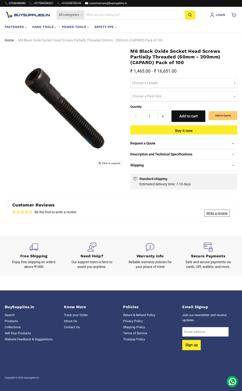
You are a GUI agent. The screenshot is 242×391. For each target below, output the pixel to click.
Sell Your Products (18, 333)
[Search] (190, 15)
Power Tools (74, 27)
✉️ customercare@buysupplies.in (106, 3)
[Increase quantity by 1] (162, 116)
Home (9, 40)
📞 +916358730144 (69, 3)
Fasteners (15, 27)
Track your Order (76, 315)
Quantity (136, 107)
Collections (13, 327)
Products (11, 321)
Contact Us (72, 327)
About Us (70, 321)
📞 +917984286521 (41, 3)
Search (10, 315)
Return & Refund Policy (139, 315)
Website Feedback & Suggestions (29, 339)
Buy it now (184, 130)
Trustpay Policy (134, 339)
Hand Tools (43, 27)
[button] (218, 15)
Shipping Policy (134, 327)
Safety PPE (104, 27)
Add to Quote (223, 115)
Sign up (191, 345)
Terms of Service (135, 333)
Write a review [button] (217, 213)
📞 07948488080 (15, 3)
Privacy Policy (133, 321)
